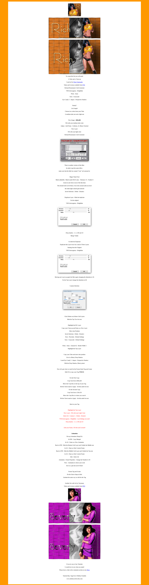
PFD (84, 486)
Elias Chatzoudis (78, 82)
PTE (84, 85)
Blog (88, 570)
